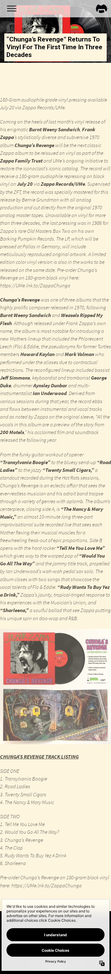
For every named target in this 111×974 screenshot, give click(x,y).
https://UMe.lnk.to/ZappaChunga (35, 285)
